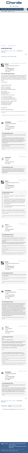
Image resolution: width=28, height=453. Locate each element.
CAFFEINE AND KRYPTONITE (6, 48)
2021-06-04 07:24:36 (22, 121)
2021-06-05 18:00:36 (22, 371)
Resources (21, 9)
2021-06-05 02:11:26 (22, 260)
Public (12, 9)
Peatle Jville (8, 157)
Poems (14, 50)
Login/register (15, 6)
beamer (7, 64)
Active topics (3, 45)
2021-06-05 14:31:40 (22, 326)
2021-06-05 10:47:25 (22, 289)
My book (16, 9)
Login (13, 11)
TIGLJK (6, 224)
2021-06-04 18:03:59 (22, 180)
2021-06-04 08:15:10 (22, 156)
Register (9, 11)
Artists (9, 9)
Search (5, 11)
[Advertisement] (14, 27)
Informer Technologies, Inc (20, 409)
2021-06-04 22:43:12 (22, 223)
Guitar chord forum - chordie (6, 50)
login (6, 56)
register (9, 56)
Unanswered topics (11, 45)
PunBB (8, 409)
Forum (25, 9)
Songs (5, 9)
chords (16, 450)
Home (2, 9)
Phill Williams (8, 122)
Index (2, 11)
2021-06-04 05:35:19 (6, 63)
